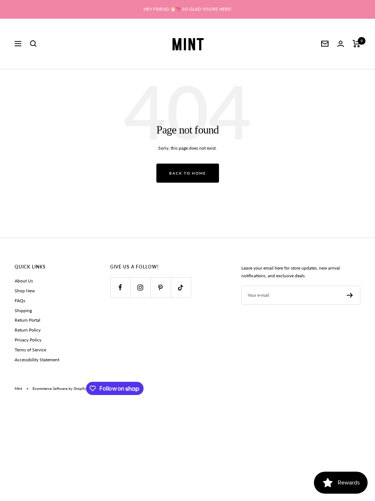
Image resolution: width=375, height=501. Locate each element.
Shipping (23, 310)
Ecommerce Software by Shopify (59, 388)
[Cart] (356, 43)
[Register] (350, 295)
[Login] (340, 44)
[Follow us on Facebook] (120, 287)
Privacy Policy (28, 340)
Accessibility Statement (37, 359)
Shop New (25, 290)
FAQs (20, 300)
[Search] (33, 43)
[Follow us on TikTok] (181, 287)
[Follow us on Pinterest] (161, 287)
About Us (24, 281)
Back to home (187, 173)
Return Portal (27, 320)
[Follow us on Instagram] (140, 287)
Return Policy (28, 330)
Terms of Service (30, 349)
